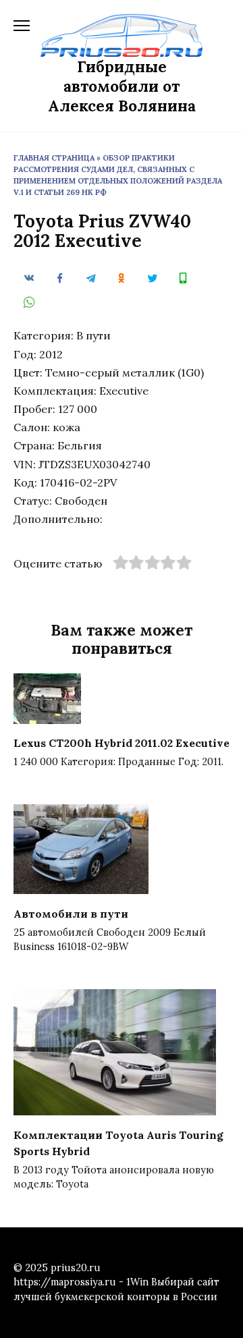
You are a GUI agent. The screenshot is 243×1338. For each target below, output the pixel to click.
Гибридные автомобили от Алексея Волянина (122, 86)
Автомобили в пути (71, 913)
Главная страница (54, 158)
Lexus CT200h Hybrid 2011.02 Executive (122, 743)
